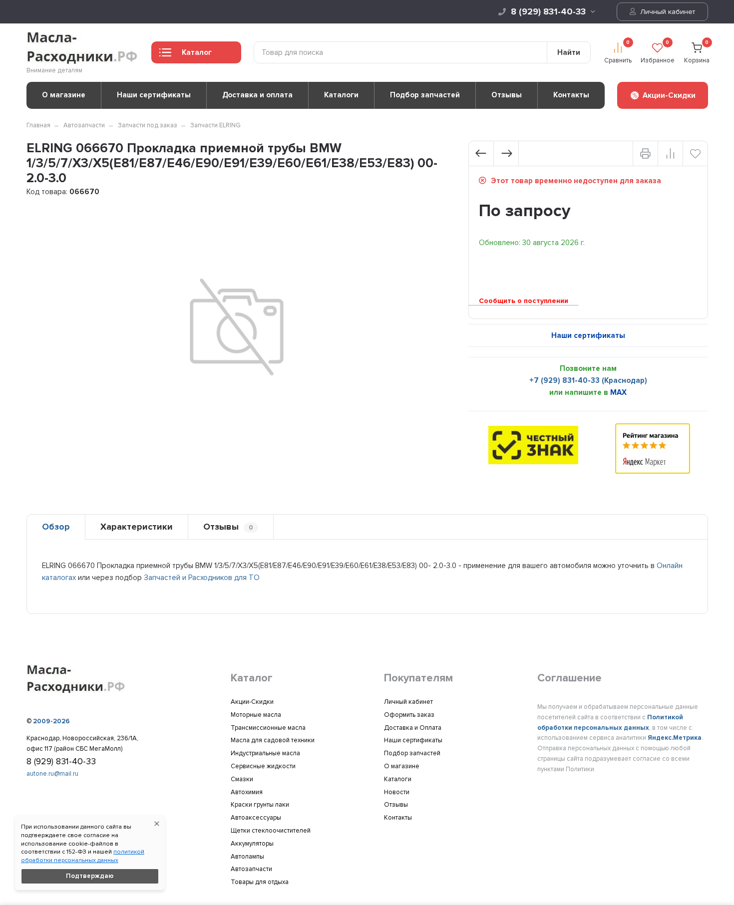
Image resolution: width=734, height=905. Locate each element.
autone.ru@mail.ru (52, 774)
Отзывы (506, 94)
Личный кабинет (666, 11)
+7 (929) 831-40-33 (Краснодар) (588, 380)
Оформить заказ (409, 715)
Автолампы (247, 857)
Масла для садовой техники (273, 740)
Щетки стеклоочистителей (271, 831)
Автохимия (247, 792)
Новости (396, 792)
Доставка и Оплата (412, 728)
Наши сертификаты (154, 94)
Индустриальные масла (265, 753)
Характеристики (136, 526)
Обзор (56, 526)
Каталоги (341, 94)
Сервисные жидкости (263, 766)
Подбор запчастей (425, 94)
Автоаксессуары (256, 818)
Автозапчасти (84, 125)
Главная (38, 125)
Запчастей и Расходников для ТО (202, 577)
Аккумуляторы (252, 844)
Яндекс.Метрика (675, 738)
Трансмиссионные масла (268, 728)
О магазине (63, 94)
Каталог (197, 52)
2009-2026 (51, 721)
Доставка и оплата (257, 94)
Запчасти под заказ (147, 125)
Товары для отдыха (260, 882)
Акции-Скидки (252, 702)
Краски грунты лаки (260, 805)
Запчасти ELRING (215, 125)
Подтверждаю (90, 876)
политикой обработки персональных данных (82, 856)
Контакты (571, 94)
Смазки (242, 779)
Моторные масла (256, 715)
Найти (568, 52)
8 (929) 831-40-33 (548, 11)
